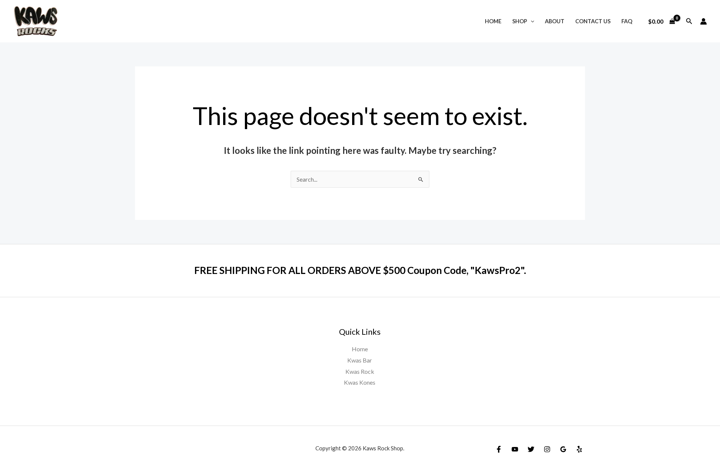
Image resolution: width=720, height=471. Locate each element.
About (554, 21)
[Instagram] (547, 449)
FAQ (626, 21)
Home (493, 21)
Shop (519, 21)
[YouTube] (515, 449)
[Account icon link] (703, 21)
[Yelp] (579, 449)
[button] (530, 21)
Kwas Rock (359, 371)
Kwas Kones (359, 382)
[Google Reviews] (563, 449)
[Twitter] (531, 449)
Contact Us (592, 21)
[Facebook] (498, 449)
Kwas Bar (359, 360)
